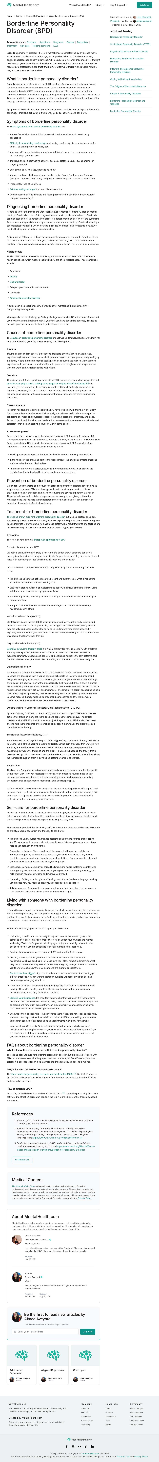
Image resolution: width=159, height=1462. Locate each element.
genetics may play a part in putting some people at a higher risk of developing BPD (48, 383)
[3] (63, 1093)
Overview (31, 42)
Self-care (25, 46)
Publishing (85, 1424)
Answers (109, 1412)
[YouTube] (79, 1446)
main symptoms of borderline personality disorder (36, 126)
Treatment (12, 46)
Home (9, 16)
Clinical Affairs (87, 1420)
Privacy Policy (141, 1456)
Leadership (86, 1416)
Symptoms (45, 42)
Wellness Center (137, 1420)
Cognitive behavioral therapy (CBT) (24, 649)
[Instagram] (73, 1446)
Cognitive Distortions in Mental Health (129, 51)
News (108, 1424)
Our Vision (85, 1412)
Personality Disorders (35, 16)
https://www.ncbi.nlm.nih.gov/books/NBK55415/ (57, 1138)
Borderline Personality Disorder (125, 111)
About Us (85, 1408)
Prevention (82, 42)
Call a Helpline (136, 1416)
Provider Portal (136, 1424)
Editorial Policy (84, 1198)
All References (22, 1160)
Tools (108, 1420)
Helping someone (41, 46)
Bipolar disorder (17, 282)
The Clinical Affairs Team (23, 1186)
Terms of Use (123, 1456)
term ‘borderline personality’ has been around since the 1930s (42, 1074)
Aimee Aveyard (32, 1277)
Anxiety (13, 276)
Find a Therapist (137, 1408)
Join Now (87, 1331)
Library (99, 5)
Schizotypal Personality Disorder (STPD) (130, 44)
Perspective (111, 1416)
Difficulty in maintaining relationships (28, 143)
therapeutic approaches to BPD (49, 540)
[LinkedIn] (92, 1446)
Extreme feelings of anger (23, 189)
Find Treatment (136, 1412)
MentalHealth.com (90, 1453)
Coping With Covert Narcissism (126, 79)
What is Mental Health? (80, 5)
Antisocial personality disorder (25, 298)
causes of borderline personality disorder (31, 338)
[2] (75, 1073)
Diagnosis (58, 42)
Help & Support (117, 5)
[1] (79, 211)
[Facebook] (66, 1446)
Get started (144, 5)
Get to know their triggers (23, 973)
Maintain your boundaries (22, 998)
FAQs (55, 46)
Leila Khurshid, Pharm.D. (37, 1239)
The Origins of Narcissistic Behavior (128, 86)
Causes (70, 42)
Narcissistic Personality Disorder (126, 37)
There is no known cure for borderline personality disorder (35, 517)
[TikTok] (85, 1446)
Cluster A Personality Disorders (125, 93)
